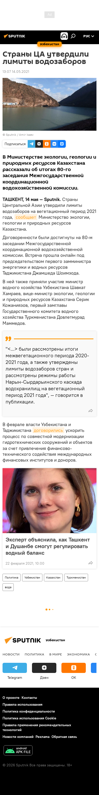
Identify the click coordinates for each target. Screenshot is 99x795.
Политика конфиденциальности (29, 711)
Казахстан (53, 577)
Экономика (78, 654)
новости (11, 654)
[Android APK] (18, 751)
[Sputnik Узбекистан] (15, 38)
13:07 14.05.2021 (16, 71)
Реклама (43, 736)
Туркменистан (76, 577)
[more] (91, 410)
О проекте (11, 697)
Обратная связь (64, 736)
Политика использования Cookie (29, 718)
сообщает (26, 217)
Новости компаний (18, 736)
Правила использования (22, 704)
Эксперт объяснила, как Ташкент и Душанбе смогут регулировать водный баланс (48, 546)
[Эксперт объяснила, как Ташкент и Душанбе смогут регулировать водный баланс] (49, 500)
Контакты (29, 697)
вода (8, 587)
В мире (55, 654)
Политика (11, 577)
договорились (48, 430)
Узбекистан (32, 577)
